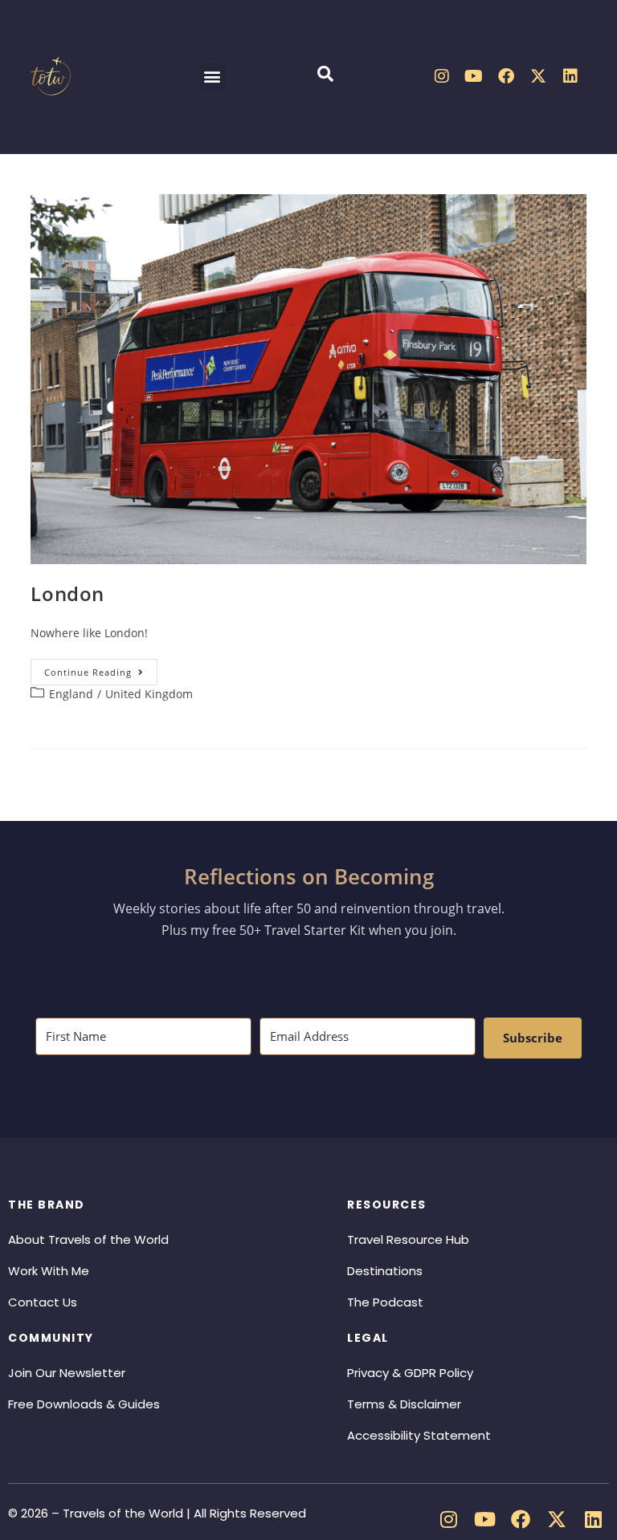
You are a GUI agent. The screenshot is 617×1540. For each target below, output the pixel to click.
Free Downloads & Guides (84, 1404)
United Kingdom (149, 693)
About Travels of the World (88, 1239)
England (71, 693)
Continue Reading (100, 668)
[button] (212, 76)
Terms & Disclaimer (404, 1404)
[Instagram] (442, 76)
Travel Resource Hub (408, 1239)
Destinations (385, 1270)
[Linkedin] (570, 76)
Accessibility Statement (419, 1435)
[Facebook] (506, 76)
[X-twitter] (538, 76)
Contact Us (42, 1302)
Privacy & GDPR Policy (410, 1372)
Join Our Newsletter (66, 1372)
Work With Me (48, 1270)
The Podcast (385, 1302)
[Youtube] (474, 76)
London (67, 593)
